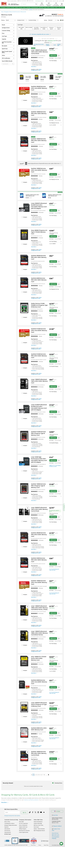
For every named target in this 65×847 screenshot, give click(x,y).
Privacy (39, 845)
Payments (6, 827)
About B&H (21, 821)
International (7, 828)
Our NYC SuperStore (23, 823)
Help (57, 0)
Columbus (30, 9)
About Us (54, 0)
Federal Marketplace (38, 821)
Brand (7, 20)
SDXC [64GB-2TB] (21, 28)
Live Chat (60, 0)
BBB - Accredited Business (7, 841)
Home (2, 11)
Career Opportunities (23, 832)
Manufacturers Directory (24, 830)
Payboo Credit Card (23, 827)
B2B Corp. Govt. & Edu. (38, 825)
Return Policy (7, 821)
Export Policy (46, 845)
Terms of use (33, 845)
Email (6, 812)
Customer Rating (32, 20)
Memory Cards (23, 11)
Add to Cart (53, 55)
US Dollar (58, 811)
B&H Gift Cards (55, 835)
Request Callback (57, 826)
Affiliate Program (22, 828)
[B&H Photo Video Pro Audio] (4, 4)
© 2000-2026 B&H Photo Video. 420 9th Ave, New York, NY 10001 (16, 845)
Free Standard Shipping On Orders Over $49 (54, 570)
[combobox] (52, 20)
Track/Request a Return (9, 823)
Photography (6, 11)
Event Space (36, 827)
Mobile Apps (45, 841)
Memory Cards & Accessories (14, 11)
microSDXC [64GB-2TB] (36, 28)
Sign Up (24, 812)
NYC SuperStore (49, 0)
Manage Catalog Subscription (10, 825)
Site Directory (7, 830)
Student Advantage (38, 823)
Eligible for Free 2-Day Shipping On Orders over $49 (55, 466)
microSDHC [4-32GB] (44, 28)
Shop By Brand (7, 832)
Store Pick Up (55, 833)
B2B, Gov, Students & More (11, 0)
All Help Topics (7, 834)
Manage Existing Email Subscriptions (12, 815)
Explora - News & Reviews (39, 828)
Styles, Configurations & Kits (36, 70)
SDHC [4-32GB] (29, 27)
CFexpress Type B (51, 28)
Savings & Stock (20, 20)
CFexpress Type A (59, 28)
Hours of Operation (23, 825)
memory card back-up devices (31, 800)
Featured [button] (50, 20)
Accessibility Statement (56, 845)
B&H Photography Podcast (39, 830)
